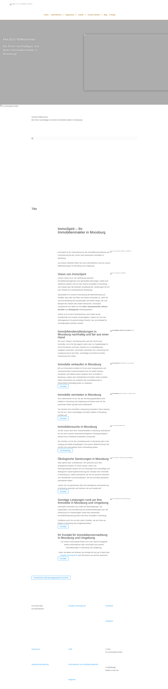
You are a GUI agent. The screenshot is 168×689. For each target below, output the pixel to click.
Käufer (81, 15)
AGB (70, 649)
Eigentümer (69, 15)
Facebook (109, 606)
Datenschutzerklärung (40, 664)
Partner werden (94, 15)
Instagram (109, 621)
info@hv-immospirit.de (69, 555)
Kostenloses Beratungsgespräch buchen (51, 578)
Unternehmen (56, 15)
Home (46, 15)
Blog (105, 15)
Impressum (36, 649)
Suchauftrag (65, 450)
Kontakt (112, 15)
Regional (71, 680)
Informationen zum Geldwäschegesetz (83, 664)
